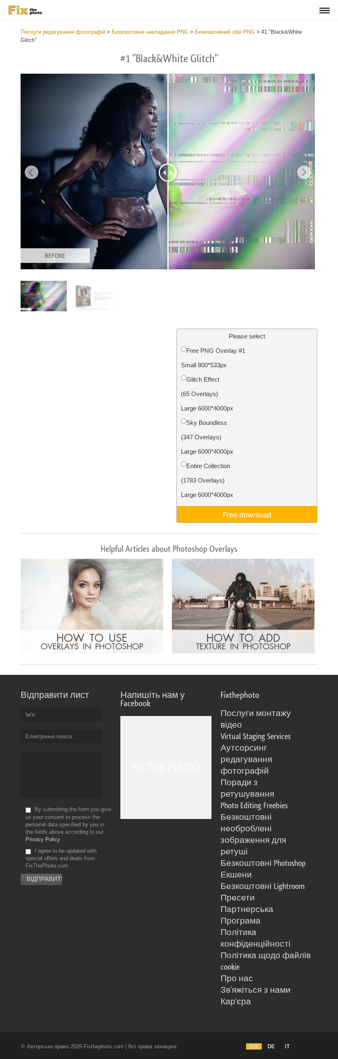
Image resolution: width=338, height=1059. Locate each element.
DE (271, 1046)
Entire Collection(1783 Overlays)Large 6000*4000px (207, 480)
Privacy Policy (43, 839)
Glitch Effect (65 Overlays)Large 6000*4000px (207, 394)
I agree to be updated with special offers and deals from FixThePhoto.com (61, 858)
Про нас (237, 979)
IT (287, 1046)
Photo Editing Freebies (254, 806)
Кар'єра (236, 1002)
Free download (247, 514)
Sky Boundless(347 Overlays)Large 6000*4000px (207, 437)
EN (254, 1046)
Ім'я (30, 714)
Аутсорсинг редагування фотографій (246, 759)
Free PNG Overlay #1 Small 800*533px (213, 358)
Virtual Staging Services (256, 736)
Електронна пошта (49, 736)
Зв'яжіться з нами (256, 990)
